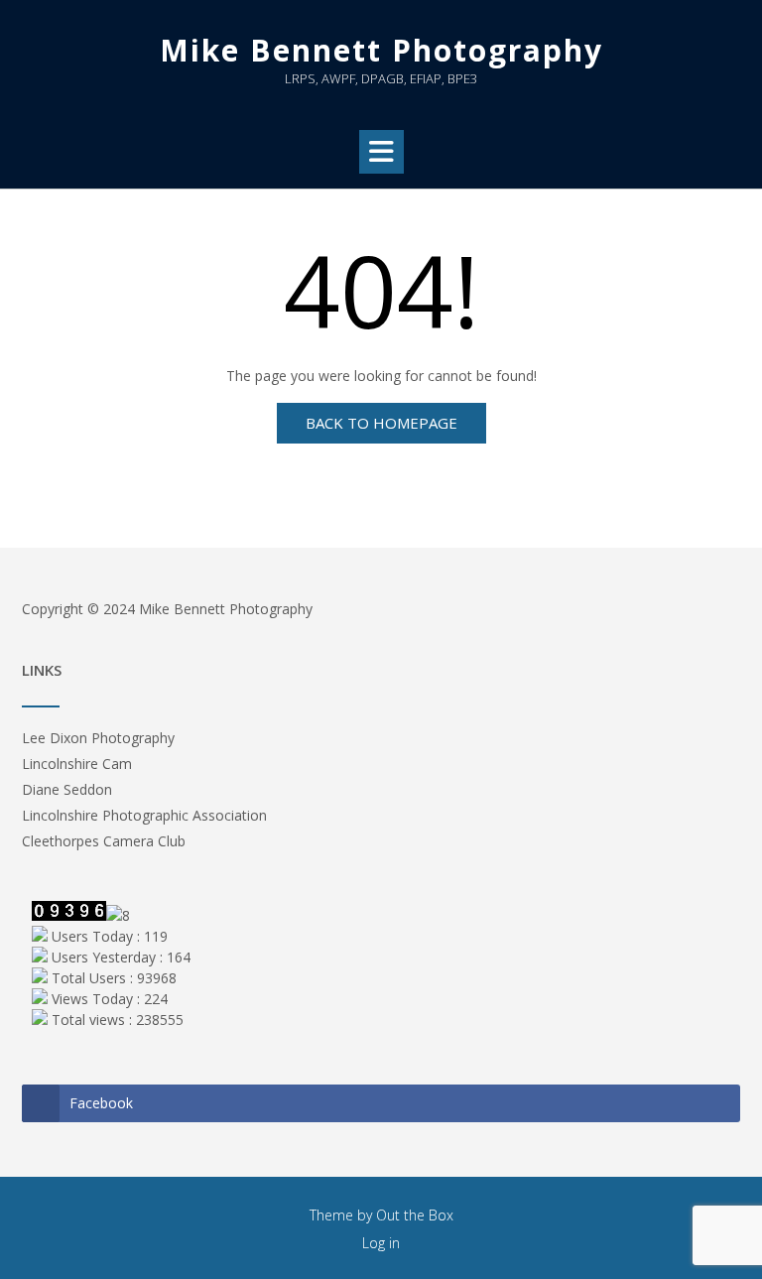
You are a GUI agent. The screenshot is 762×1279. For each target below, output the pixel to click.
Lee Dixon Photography (98, 737)
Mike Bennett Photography (381, 50)
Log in (381, 1242)
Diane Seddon (67, 789)
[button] (381, 152)
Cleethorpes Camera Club (104, 840)
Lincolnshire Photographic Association (144, 815)
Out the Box (414, 1215)
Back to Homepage (381, 423)
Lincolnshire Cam (77, 763)
